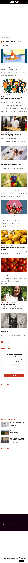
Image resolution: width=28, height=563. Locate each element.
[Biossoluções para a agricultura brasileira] (14, 153)
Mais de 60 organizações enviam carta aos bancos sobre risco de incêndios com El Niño (17, 440)
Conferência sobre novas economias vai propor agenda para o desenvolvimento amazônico (13, 97)
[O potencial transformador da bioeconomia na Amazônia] (14, 237)
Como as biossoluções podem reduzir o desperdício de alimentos (11, 135)
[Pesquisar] (26, 2)
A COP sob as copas (6, 67)
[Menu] (2, 2)
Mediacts (18, 526)
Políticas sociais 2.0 (6, 331)
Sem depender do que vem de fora (9, 276)
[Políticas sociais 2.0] (14, 320)
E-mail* (14, 364)
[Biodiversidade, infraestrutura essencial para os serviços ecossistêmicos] (5, 424)
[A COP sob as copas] (14, 56)
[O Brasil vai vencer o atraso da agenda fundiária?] (5, 432)
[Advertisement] (14, 21)
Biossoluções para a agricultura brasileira (11, 164)
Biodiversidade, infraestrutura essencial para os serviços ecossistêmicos (17, 424)
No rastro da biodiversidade (8, 304)
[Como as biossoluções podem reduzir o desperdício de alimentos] (14, 123)
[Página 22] (14, 2)
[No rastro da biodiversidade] (14, 293)
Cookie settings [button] (13, 560)
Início (2, 37)
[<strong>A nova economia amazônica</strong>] (14, 207)
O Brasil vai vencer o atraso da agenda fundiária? (16, 431)
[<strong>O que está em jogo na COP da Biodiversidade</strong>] (14, 180)
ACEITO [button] (21, 560)
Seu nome (14, 370)
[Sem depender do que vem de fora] (14, 265)
